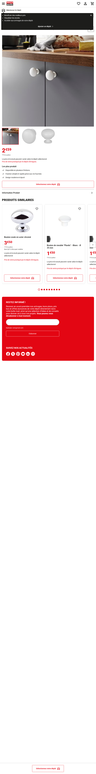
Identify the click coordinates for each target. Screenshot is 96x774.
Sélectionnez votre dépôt (46, 184)
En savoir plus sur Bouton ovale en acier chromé (22, 244)
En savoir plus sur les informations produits (48, 192)
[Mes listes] (78, 3)
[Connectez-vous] (85, 3)
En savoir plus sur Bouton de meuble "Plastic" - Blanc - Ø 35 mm (65, 244)
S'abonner (32, 334)
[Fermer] (91, 15)
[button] (39, 290)
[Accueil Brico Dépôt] (9, 4)
